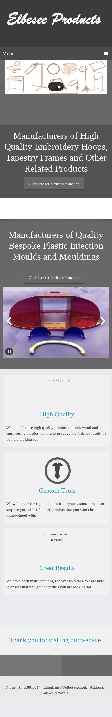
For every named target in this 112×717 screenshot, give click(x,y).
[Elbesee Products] (56, 23)
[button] (53, 86)
